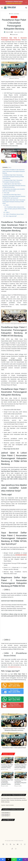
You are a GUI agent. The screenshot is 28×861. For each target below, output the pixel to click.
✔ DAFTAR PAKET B (5, 814)
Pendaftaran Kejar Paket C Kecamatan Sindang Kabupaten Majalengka (20, 766)
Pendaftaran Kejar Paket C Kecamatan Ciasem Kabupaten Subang (7, 766)
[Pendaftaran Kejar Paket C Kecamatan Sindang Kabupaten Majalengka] (21, 760)
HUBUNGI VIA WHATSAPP (14, 3)
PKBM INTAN (8, 32)
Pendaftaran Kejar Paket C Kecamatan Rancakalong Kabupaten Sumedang (20, 782)
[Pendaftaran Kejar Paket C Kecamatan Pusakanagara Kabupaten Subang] (7, 775)
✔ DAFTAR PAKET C (5, 815)
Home (11, 13)
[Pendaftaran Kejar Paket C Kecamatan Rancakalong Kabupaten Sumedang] (21, 775)
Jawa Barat (16, 13)
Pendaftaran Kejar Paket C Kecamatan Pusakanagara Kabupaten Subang (7, 782)
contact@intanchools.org (14, 667)
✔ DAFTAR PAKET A (5, 812)
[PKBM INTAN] (10, 7)
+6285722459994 (9, 805)
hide (10, 167)
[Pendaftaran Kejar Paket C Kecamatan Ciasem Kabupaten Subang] (7, 760)
